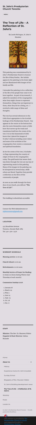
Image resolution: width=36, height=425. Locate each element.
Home (5, 357)
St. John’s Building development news (18, 384)
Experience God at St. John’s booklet (17, 371)
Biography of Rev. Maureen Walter (16, 380)
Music (5, 400)
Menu (6, 14)
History (6, 366)
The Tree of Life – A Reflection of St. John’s (17, 390)
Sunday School (9, 375)
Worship (6, 395)
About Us (6, 362)
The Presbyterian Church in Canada (15, 419)
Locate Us (6, 404)
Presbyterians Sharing (12, 424)
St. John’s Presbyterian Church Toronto (15, 7)
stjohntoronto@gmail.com (13, 211)
